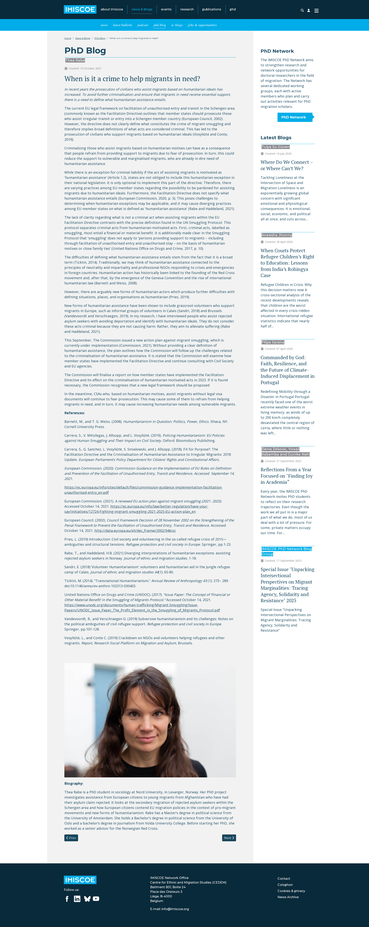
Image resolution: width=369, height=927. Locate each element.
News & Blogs (142, 9)
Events (166, 9)
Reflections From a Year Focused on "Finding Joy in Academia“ (287, 475)
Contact (284, 878)
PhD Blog (160, 25)
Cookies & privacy (291, 891)
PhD (233, 9)
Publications (211, 9)
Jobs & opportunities (202, 25)
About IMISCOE (112, 9)
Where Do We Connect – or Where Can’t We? (287, 165)
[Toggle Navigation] (316, 10)
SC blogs (177, 25)
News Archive (288, 897)
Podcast (142, 25)
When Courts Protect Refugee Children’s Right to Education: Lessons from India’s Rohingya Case (287, 263)
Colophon (285, 885)
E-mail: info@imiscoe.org (169, 909)
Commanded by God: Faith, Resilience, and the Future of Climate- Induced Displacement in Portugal (288, 370)
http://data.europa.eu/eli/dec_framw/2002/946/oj (134, 530)
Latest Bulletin (122, 25)
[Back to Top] (361, 919)
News (104, 25)
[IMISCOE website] (80, 879)
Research (187, 9)
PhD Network (293, 117)
